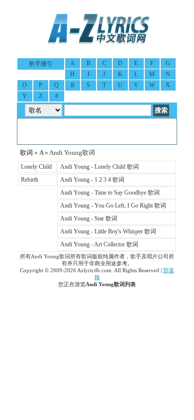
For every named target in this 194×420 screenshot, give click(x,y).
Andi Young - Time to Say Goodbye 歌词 (110, 192)
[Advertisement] (97, 131)
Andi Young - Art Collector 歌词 (99, 244)
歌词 (26, 152)
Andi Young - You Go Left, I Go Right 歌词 (113, 205)
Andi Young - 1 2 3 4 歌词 (92, 179)
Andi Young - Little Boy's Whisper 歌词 (108, 231)
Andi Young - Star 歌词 (88, 218)
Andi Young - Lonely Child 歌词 (99, 166)
